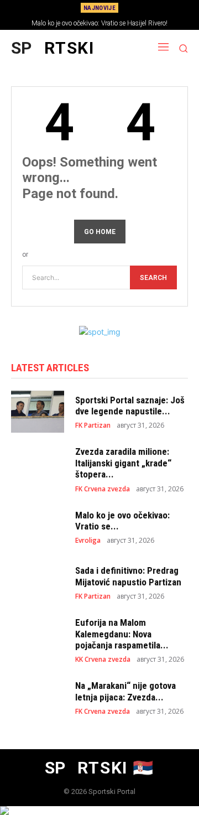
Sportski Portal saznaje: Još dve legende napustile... (130, 405)
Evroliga (88, 540)
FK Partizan (93, 425)
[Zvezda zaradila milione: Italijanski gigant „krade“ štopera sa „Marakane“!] (37, 467)
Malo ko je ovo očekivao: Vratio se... (122, 521)
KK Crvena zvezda (102, 659)
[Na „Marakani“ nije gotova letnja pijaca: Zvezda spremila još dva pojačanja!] (37, 697)
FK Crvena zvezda (102, 489)
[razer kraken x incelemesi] (99, 810)
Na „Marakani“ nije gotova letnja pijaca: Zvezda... (125, 691)
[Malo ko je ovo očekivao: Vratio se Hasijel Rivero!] (37, 527)
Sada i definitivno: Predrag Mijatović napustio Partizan (128, 576)
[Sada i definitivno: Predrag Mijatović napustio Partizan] (37, 582)
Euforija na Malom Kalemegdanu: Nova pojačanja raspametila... (122, 634)
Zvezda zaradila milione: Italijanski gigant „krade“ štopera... (123, 463)
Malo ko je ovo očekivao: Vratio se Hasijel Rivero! (99, 23)
